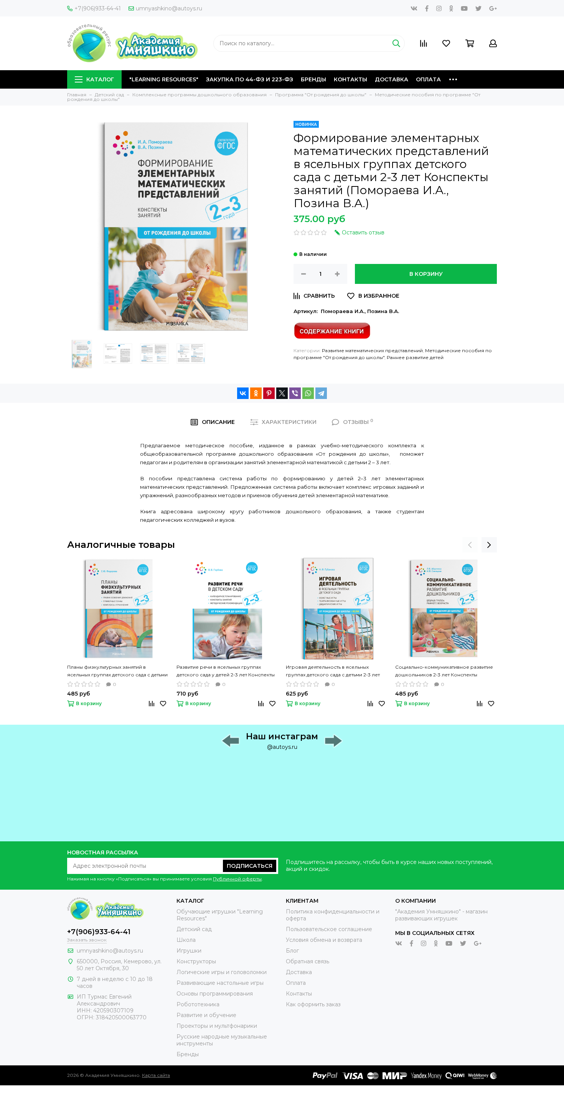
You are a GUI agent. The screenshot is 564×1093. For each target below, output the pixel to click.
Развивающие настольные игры (220, 982)
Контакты (350, 79)
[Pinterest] (269, 393)
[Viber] (295, 393)
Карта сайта (156, 1075)
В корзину (426, 273)
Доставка (391, 79)
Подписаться (249, 865)
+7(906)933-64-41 (97, 8)
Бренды (313, 79)
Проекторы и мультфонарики (216, 1025)
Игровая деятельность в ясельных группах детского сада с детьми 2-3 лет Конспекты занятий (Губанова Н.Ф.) (333, 671)
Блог (292, 950)
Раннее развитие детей (415, 357)
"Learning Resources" (163, 79)
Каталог (100, 79)
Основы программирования (214, 993)
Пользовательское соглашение (329, 929)
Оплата (428, 79)
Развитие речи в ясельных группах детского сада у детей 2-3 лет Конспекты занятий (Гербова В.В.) (225, 671)
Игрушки (188, 950)
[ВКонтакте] (243, 393)
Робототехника (197, 1004)
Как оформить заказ (313, 1004)
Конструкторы (196, 961)
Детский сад (194, 929)
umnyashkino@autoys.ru (169, 8)
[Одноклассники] (256, 393)
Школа (186, 939)
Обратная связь (307, 961)
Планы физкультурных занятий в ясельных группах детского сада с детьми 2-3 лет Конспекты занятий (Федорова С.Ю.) (117, 671)
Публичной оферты (237, 879)
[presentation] (470, 544)
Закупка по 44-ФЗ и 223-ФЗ (249, 79)
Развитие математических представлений (372, 350)
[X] (282, 393)
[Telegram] (321, 393)
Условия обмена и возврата (324, 939)
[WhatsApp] (308, 393)
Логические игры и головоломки (221, 972)
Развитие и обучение (206, 1015)
